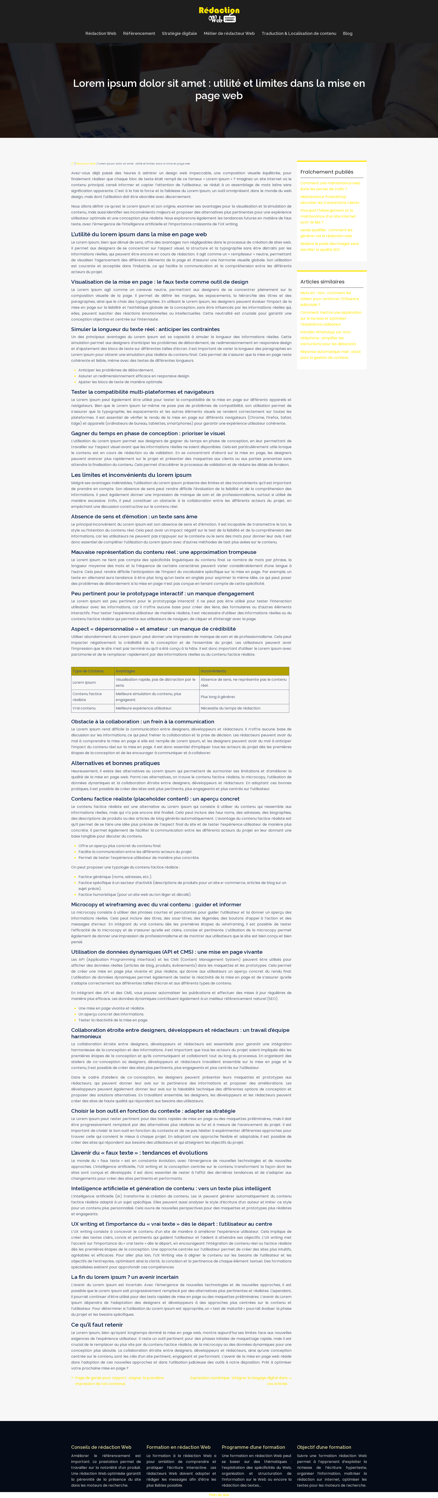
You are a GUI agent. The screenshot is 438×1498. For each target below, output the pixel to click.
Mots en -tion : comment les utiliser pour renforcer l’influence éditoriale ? (329, 298)
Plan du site (219, 1495)
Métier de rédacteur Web (229, 33)
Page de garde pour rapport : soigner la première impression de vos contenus (119, 1380)
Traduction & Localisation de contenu (299, 33)
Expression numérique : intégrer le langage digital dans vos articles (238, 1380)
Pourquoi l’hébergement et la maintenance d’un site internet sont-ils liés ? (328, 216)
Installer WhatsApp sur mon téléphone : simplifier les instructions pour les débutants (328, 338)
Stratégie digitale (179, 33)
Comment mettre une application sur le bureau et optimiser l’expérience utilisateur (331, 318)
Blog (347, 33)
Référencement (139, 33)
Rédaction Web (101, 33)
